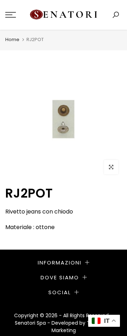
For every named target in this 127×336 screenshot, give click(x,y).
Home (12, 39)
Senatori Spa (31, 322)
